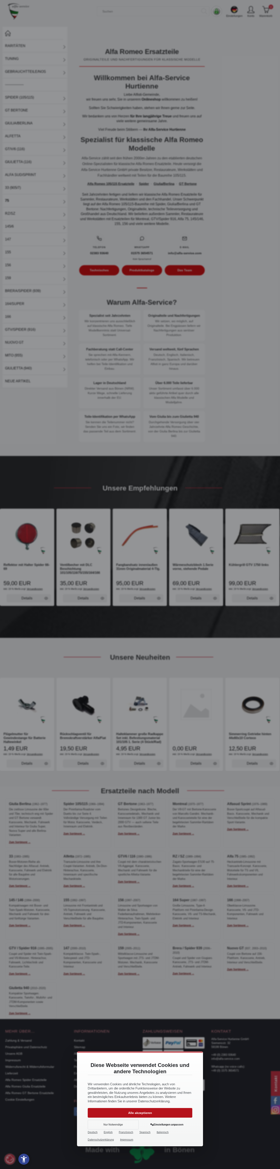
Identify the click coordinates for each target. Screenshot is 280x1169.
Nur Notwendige (113, 1124)
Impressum (126, 1139)
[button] (23, 1159)
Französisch (126, 1132)
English (108, 1132)
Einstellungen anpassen (168, 1124)
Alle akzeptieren (140, 1113)
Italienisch (163, 1132)
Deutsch (93, 1132)
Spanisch (144, 1132)
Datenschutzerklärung (101, 1139)
